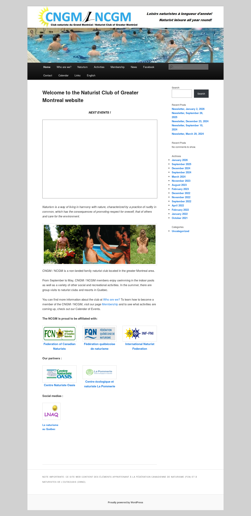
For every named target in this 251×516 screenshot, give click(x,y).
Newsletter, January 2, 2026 (188, 109)
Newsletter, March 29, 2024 (188, 134)
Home (46, 67)
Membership (118, 67)
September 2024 (181, 172)
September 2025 (181, 164)
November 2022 (181, 197)
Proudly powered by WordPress (125, 502)
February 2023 (180, 189)
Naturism (82, 67)
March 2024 (179, 176)
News (134, 67)
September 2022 (181, 201)
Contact (47, 75)
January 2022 (180, 214)
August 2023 (179, 185)
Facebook (148, 67)
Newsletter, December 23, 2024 (190, 121)
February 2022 (180, 209)
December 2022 (181, 193)
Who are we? (64, 67)
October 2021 (180, 218)
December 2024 (181, 168)
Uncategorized (180, 231)
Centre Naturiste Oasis (59, 385)
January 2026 (180, 160)
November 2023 (181, 181)
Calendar (63, 75)
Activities (99, 67)
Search (175, 87)
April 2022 (178, 205)
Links (78, 75)
